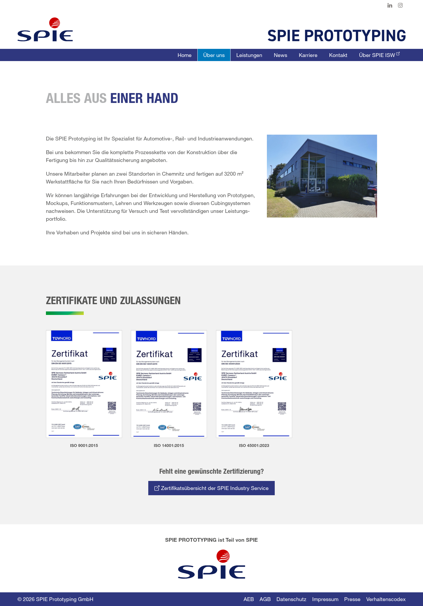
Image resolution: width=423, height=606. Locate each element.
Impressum (325, 599)
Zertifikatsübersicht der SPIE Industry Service (214, 488)
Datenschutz (291, 599)
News (280, 55)
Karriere (308, 55)
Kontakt (338, 55)
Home (185, 55)
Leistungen (249, 55)
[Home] (45, 29)
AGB (265, 599)
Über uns (214, 55)
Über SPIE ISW (377, 55)
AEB (249, 599)
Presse (352, 599)
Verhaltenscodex (386, 599)
